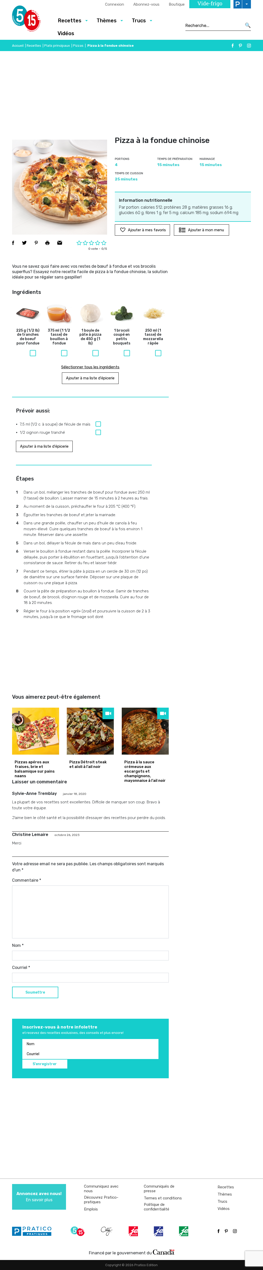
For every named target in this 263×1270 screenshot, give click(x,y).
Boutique (177, 4)
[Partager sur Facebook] (13, 243)
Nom (18, 945)
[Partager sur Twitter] (24, 243)
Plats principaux (57, 45)
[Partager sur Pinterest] (36, 243)
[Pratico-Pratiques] (34, 1231)
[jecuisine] (134, 1231)
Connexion (114, 4)
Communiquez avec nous (101, 1188)
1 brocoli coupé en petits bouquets (121, 337)
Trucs (222, 1201)
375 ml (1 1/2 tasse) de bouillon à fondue (59, 337)
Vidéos (66, 33)
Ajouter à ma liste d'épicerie (90, 378)
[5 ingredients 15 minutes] (30, 20)
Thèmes (225, 1194)
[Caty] (107, 1231)
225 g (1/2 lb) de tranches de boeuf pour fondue (28, 337)
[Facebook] (233, 45)
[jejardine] (184, 1231)
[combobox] (213, 25)
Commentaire (26, 880)
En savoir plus (39, 1196)
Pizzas (78, 45)
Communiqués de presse (159, 1188)
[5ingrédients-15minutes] (78, 1231)
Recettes (34, 45)
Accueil (18, 45)
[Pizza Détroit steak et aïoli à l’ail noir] (90, 731)
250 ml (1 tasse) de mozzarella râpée (153, 337)
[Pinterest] (240, 45)
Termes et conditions (163, 1198)
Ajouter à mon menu (206, 230)
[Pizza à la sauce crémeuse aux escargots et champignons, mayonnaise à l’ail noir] (145, 731)
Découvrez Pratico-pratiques (101, 1199)
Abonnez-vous (146, 4)
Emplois (91, 1209)
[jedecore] (159, 1231)
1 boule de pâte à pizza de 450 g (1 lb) (90, 337)
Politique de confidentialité (156, 1206)
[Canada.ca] (163, 1252)
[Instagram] (249, 45)
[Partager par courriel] (59, 243)
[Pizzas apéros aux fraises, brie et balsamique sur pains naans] (35, 731)
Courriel (21, 967)
